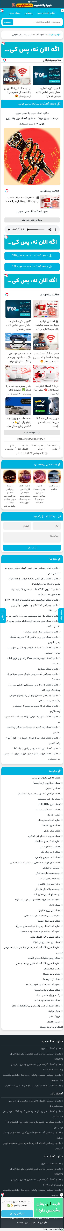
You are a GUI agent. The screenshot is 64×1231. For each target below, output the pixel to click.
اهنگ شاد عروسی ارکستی (47, 857)
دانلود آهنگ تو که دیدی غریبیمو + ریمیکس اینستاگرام (33, 1085)
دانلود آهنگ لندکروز (48, 669)
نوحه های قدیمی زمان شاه (47, 894)
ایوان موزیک (54, 34)
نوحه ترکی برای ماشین (49, 884)
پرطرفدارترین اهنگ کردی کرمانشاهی (42, 915)
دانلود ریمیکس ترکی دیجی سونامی (41, 631)
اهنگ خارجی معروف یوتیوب (46, 778)
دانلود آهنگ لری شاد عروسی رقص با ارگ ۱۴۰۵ (35, 748)
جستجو (8, 22)
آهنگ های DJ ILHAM (49, 804)
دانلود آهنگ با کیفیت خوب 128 (30, 266)
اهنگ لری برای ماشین (49, 910)
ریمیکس (28, 13)
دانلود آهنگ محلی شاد (49, 820)
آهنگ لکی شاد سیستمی (48, 799)
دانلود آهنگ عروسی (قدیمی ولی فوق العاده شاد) (36, 1005)
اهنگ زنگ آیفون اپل (50, 846)
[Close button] (62, 10)
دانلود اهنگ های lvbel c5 (47, 841)
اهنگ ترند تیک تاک (50, 852)
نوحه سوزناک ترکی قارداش (47, 889)
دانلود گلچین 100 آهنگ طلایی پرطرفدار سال (38, 963)
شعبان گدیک (53, 815)
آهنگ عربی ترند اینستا (51, 1027)
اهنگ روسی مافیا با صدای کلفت (44, 958)
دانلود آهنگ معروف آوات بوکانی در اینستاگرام (37, 899)
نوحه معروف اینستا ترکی (48, 873)
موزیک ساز (54, 1016)
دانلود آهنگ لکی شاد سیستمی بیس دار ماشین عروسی (31, 616)
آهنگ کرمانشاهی (52, 968)
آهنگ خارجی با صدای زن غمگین (44, 836)
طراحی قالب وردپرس (36, 1222)
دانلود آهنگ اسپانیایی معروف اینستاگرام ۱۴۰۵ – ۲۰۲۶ (31, 600)
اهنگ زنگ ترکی (53, 788)
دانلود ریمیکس (9, 447)
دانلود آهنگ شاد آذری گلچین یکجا (43, 984)
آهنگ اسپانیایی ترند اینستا (46, 783)
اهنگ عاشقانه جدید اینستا (47, 1000)
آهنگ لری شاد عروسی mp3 (46, 942)
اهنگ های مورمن (51, 831)
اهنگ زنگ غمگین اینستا (48, 809)
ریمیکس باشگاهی (51, 868)
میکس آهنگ (53, 1022)
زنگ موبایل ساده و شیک (48, 995)
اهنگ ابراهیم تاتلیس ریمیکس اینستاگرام (39, 793)
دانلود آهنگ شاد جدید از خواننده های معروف (37, 926)
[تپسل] (3, 43)
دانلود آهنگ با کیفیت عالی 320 (30, 255)
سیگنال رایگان (17, 1213)
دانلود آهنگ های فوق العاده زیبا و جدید (40, 931)
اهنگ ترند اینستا (51, 979)
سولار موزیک (54, 1011)
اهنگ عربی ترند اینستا (49, 921)
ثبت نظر (32, 547)
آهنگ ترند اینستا (51, 974)
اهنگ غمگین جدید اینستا (47, 990)
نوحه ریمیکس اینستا (49, 878)
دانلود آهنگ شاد (23, 447)
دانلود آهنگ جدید (46, 13)
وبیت (20, 1222)
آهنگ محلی (14, 13)
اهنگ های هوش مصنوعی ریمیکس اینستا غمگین (35, 862)
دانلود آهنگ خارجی (37, 447)
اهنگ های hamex (51, 825)
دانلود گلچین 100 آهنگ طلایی (45, 937)
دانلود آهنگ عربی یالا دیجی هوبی (37, 104)
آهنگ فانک (54, 905)
